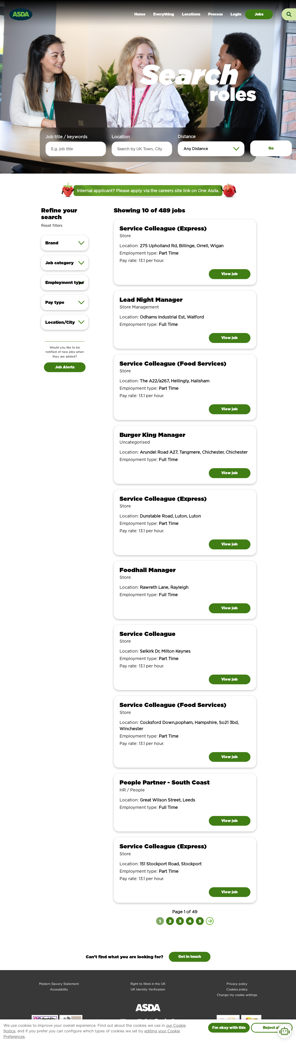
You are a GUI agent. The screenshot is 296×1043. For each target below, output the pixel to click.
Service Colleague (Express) (163, 228)
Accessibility (59, 989)
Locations (191, 14)
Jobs (259, 14)
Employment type (64, 282)
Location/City (60, 322)
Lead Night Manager (151, 299)
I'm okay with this (229, 1027)
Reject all (272, 1027)
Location (121, 136)
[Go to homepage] (20, 13)
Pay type (54, 302)
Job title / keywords (66, 136)
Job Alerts (64, 367)
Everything (163, 14)
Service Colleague (148, 633)
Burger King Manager (152, 434)
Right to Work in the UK (147, 984)
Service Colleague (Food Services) (173, 363)
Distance (187, 136)
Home (139, 14)
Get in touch (189, 956)
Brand (51, 242)
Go (271, 148)
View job (229, 274)
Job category (59, 262)
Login (236, 14)
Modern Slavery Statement (59, 984)
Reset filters (51, 225)
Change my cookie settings (237, 995)
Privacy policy (237, 984)
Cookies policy (237, 989)
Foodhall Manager (148, 569)
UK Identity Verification (148, 989)
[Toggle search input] (289, 14)
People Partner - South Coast (165, 782)
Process (215, 14)
